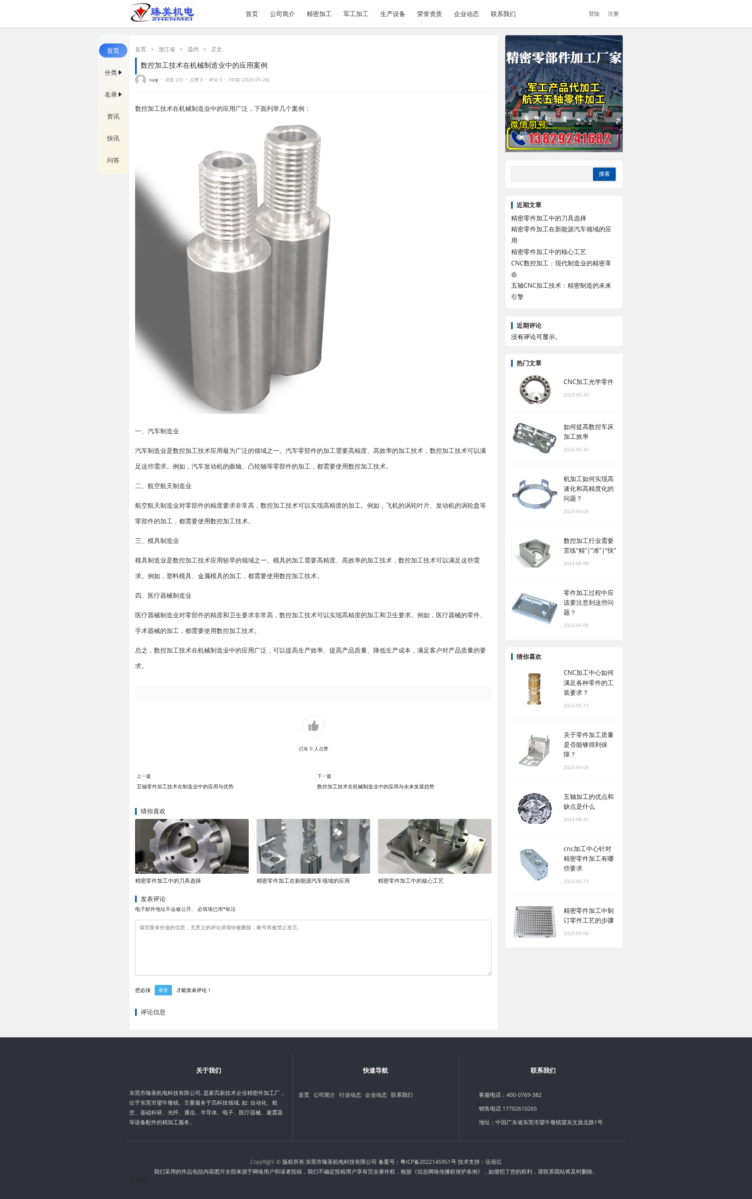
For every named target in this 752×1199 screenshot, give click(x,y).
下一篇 (324, 776)
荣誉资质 (429, 13)
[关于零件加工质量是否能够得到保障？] (534, 750)
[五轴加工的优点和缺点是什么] (534, 808)
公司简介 (282, 13)
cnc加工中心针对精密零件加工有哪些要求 (589, 858)
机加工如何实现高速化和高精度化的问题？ (589, 488)
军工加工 (356, 13)
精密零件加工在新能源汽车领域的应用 (303, 880)
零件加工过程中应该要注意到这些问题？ (589, 602)
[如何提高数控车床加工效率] (534, 438)
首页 (252, 13)
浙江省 (167, 49)
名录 (111, 94)
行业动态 (350, 1094)
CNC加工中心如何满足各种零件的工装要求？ (589, 682)
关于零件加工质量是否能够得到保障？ (589, 744)
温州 (193, 49)
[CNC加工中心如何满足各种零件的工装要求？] (534, 689)
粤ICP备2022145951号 (428, 1161)
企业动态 (466, 13)
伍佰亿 (493, 1161)
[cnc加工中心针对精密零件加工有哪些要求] (534, 864)
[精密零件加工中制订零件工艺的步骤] (534, 922)
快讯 (113, 138)
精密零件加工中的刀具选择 (168, 880)
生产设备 (392, 13)
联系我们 (503, 13)
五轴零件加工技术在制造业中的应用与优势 (185, 786)
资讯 (113, 116)
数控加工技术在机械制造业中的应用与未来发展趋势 (375, 786)
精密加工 (319, 13)
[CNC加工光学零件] (534, 388)
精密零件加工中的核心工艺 (411, 880)
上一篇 (144, 776)
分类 (111, 72)
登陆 (594, 13)
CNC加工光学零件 (589, 381)
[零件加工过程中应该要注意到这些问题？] (534, 608)
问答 (113, 160)
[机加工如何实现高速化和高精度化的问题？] (534, 494)
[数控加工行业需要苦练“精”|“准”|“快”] (534, 552)
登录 (163, 990)
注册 (613, 13)
